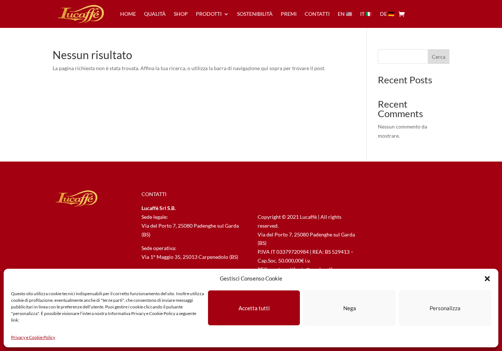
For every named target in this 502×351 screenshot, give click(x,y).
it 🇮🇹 (366, 14)
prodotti (209, 14)
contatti (317, 14)
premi (289, 14)
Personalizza (445, 308)
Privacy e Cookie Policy (33, 337)
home (128, 14)
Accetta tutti (254, 308)
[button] (487, 278)
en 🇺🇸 (345, 14)
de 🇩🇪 (387, 14)
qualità (155, 14)
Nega (349, 308)
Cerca (438, 57)
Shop (181, 14)
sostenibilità (255, 14)
